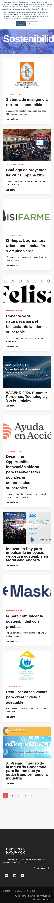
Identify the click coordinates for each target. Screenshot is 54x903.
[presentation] (27, 74)
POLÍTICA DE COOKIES (40, 900)
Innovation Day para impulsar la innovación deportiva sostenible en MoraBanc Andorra (27, 554)
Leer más (12, 119)
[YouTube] (22, 875)
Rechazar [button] (32, 24)
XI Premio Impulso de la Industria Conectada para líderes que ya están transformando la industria (27, 770)
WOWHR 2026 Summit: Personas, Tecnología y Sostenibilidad (27, 396)
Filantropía (11, 164)
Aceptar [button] (20, 24)
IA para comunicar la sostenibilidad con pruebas (24, 621)
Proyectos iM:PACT (14, 94)
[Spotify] (6, 875)
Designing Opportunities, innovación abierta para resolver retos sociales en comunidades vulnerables (23, 472)
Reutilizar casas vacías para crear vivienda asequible (26, 697)
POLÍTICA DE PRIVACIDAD (39, 896)
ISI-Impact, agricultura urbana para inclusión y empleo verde (25, 245)
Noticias (21, 164)
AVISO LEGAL (20, 896)
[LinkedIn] (14, 875)
